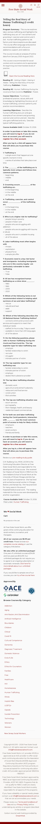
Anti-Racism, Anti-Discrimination (17, 614)
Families (8, 671)
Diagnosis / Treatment (13, 649)
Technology (9, 718)
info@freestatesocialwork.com (20, 750)
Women (8, 727)
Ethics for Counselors (13, 666)
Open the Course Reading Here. (22, 76)
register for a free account (14, 139)
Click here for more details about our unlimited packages (17, 566)
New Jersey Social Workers (15, 733)
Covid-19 (8, 636)
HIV (6, 684)
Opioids (7, 710)
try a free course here (26, 575)
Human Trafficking (21, 502)
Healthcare (9, 680)
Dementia (8, 645)
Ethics (7, 662)
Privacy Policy (22, 805)
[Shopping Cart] (34, 5)
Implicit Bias (9, 701)
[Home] (31, 5)
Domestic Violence (12, 653)
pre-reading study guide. (22, 458)
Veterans (8, 723)
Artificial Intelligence (13, 619)
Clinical (7, 632)
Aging (7, 610)
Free (6, 675)
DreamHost (20, 816)
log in (19, 134)
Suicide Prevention (12, 714)
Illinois (7, 697)
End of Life (9, 658)
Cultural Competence (13, 640)
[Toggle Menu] (2, 5)
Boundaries (9, 623)
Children (8, 627)
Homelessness (10, 688)
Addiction (8, 606)
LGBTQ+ (8, 705)
